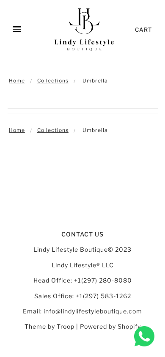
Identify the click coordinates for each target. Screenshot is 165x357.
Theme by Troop (49, 326)
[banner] (84, 29)
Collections (53, 80)
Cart (143, 29)
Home (17, 80)
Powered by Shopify (110, 326)
